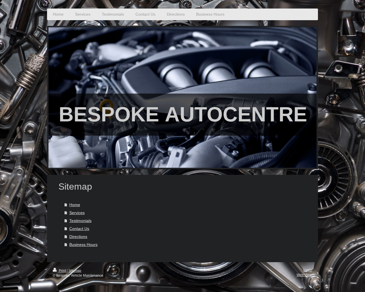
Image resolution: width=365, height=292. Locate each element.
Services (77, 212)
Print (62, 271)
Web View (304, 275)
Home (74, 204)
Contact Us (79, 228)
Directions (78, 236)
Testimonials (80, 220)
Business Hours (83, 244)
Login (307, 270)
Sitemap (74, 271)
